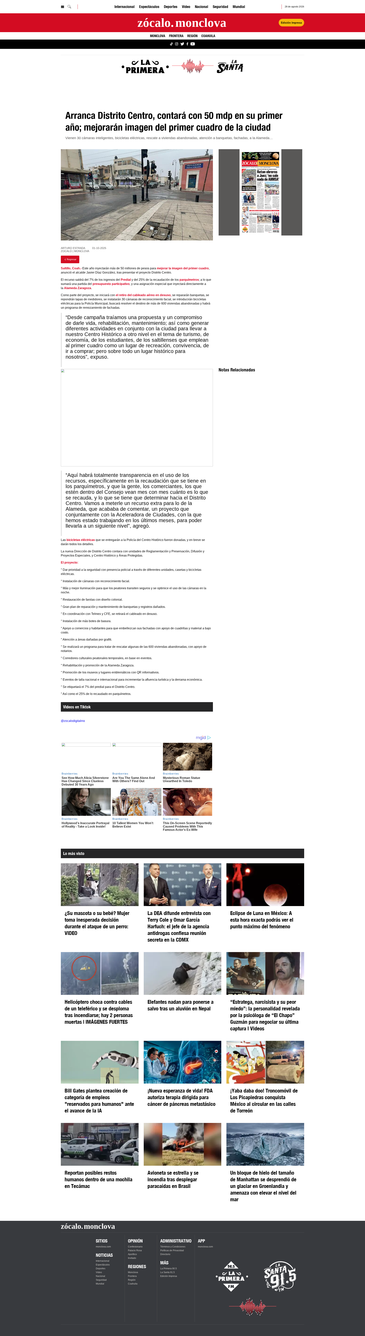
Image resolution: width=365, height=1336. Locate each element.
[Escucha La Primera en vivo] (228, 1276)
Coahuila (208, 36)
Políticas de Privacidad (172, 1250)
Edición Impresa (291, 22)
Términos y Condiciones (172, 1246)
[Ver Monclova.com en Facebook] (187, 44)
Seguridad (220, 6)
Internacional (124, 6)
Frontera (176, 36)
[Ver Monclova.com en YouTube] (193, 44)
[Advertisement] (260, 273)
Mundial (239, 6)
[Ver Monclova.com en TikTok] (171, 44)
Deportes (170, 6)
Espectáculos (149, 6)
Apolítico (132, 1254)
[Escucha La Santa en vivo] (280, 1276)
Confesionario (135, 1246)
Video (186, 6)
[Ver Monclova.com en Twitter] (182, 44)
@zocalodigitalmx (73, 720)
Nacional (201, 6)
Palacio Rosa (135, 1250)
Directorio (165, 1254)
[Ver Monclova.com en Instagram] (176, 44)
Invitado (132, 1258)
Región (192, 36)
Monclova (157, 36)
